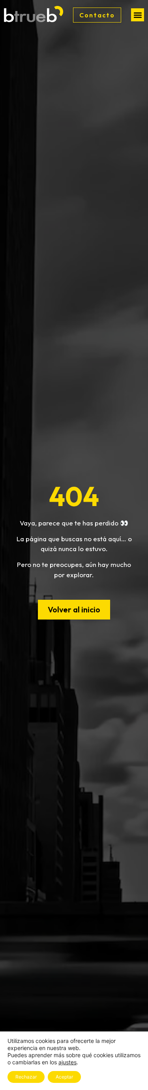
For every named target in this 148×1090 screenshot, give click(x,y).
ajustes (67, 1062)
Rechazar (26, 1077)
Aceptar (64, 1077)
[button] (137, 14)
